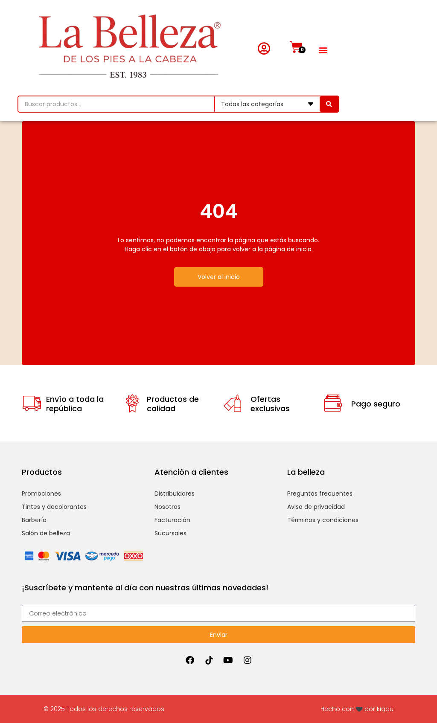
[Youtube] (228, 660)
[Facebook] (189, 660)
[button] (323, 50)
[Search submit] (329, 104)
